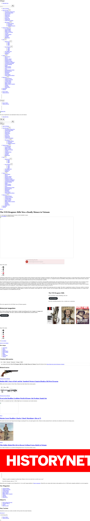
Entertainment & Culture (9, 69)
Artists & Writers (8, 34)
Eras (3, 39)
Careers (3, 504)
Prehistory (7, 53)
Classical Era (7, 52)
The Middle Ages (8, 51)
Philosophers (7, 37)
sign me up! (2, 512)
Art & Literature (8, 67)
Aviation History (8, 80)
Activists (6, 33)
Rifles (3, 353)
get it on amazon (53, 298)
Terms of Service (5, 92)
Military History (8, 66)
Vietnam (6, 85)
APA (2, 362)
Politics (6, 65)
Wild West (7, 73)
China (3, 348)
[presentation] (9, 10)
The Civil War (7, 13)
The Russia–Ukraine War (10, 11)
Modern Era (7, 41)
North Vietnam (5, 352)
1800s (8, 45)
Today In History (5, 8)
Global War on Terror (9, 20)
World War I (7, 15)
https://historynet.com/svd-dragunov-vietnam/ (55, 364)
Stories (1, 442)
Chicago (17, 362)
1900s (8, 43)
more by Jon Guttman (4, 343)
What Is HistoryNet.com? (7, 502)
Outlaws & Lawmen (9, 32)
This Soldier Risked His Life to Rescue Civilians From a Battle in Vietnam (23, 445)
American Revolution (9, 12)
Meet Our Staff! (5, 505)
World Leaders (8, 30)
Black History (7, 56)
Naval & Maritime (8, 64)
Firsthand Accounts (8, 61)
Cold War (7, 17)
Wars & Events (5, 10)
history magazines (36, 483)
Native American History (10, 75)
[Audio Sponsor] (54, 261)
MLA (5, 362)
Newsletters (4, 88)
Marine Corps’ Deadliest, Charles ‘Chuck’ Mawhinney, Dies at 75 (20, 418)
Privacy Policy (5, 91)
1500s (8, 50)
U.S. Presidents (8, 28)
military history (5, 351)
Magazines (4, 77)
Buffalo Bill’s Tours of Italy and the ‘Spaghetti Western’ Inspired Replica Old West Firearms (29, 381)
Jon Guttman (3, 216)
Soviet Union (5, 355)
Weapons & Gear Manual (5, 378)
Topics (3, 55)
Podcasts (4, 89)
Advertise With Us (6, 503)
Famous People (5, 27)
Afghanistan (4, 347)
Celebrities (7, 35)
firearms (4, 349)
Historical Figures (8, 71)
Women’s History (8, 58)
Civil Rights (9, 24)
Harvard (8, 362)
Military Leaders (8, 31)
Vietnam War (7, 19)
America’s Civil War (9, 79)
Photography (7, 72)
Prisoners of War (8, 60)
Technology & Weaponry (10, 62)
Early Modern (7, 46)
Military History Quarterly (10, 84)
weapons (4, 356)
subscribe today (4, 315)
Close (3, 1)
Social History (7, 74)
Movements (7, 22)
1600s (8, 49)
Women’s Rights (10, 23)
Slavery (6, 57)
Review (1, 209)
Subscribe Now (5, 3)
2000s (8, 42)
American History (8, 78)
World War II (7, 16)
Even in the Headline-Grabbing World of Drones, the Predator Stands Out (23, 398)
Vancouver (13, 362)
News (6, 68)
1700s (8, 48)
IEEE (22, 362)
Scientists (7, 36)
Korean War (7, 18)
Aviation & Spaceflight (9, 63)
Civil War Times (8, 81)
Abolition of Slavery (11, 25)
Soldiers (4, 354)
